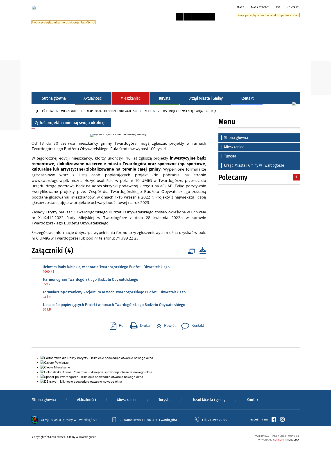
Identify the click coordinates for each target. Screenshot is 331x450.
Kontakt (293, 7)
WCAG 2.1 (243, 437)
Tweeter (282, 419)
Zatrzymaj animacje (179, 17)
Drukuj (139, 324)
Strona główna (236, 137)
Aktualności (86, 399)
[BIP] (294, 103)
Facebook (274, 419)
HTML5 (221, 437)
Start (240, 7)
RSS (278, 7)
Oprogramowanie (191, 250)
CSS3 (228, 437)
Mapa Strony (260, 7)
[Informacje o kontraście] (211, 17)
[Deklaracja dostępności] (195, 17)
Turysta (230, 156)
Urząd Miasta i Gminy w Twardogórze (254, 165)
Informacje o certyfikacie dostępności (176, 438)
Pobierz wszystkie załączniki (202, 249)
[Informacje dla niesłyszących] (203, 17)
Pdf (115, 324)
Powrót (164, 324)
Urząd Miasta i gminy (208, 399)
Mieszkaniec (234, 146)
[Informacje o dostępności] (187, 17)
